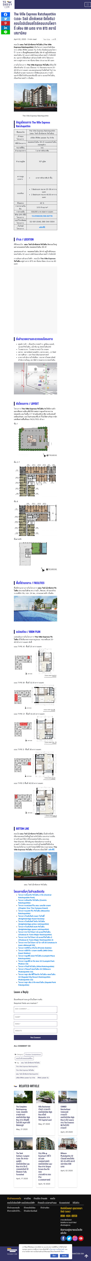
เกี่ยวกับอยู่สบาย (65, 1225)
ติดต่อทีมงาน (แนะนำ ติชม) (68, 1222)
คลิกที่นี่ (42, 227)
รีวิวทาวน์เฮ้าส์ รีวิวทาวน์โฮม (14, 1211)
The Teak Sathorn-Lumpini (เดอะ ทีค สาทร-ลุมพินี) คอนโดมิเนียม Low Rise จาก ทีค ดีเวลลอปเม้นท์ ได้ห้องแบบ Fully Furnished (23, 1164)
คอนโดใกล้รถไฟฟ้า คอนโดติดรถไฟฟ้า (21, 1202)
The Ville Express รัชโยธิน (25, 1070)
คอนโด (52, 1198)
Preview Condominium (33, 1054)
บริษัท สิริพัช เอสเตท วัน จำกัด (25, 1078)
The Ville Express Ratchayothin (27, 1066)
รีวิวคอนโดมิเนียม (29, 1208)
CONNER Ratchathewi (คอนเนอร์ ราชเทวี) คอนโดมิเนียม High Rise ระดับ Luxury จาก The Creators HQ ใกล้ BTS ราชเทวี (67, 1117)
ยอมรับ (64, 1256)
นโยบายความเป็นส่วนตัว (56, 1249)
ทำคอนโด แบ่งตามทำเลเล (47, 1202)
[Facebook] (5, 14)
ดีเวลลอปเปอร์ (64, 1202)
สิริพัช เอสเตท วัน (43, 1078)
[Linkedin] (5, 28)
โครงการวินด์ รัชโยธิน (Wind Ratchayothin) (36, 966)
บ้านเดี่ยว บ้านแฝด (40, 1198)
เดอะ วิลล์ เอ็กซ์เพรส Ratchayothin (27, 1074)
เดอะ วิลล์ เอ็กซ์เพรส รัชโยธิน (30, 1063)
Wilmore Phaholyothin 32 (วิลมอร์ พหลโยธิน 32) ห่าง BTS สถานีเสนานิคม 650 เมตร (68, 1160)
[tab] (15, 1198)
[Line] (5, 32)
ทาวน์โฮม (27, 1198)
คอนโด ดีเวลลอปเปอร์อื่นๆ (24, 1058)
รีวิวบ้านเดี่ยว (45, 1208)
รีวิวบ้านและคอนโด (14, 1198)
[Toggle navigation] (88, 4)
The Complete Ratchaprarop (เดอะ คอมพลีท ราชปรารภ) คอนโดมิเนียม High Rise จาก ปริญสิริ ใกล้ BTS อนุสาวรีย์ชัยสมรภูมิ (23, 1116)
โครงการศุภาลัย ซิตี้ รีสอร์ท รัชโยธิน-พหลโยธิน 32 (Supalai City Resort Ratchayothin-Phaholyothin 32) (36, 977)
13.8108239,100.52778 (42, 216)
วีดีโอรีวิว (76, 1202)
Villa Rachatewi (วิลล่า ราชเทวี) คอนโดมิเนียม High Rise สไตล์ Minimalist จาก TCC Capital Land (45, 1113)
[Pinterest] (5, 23)
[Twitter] (5, 19)
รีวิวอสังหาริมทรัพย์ (30, 1211)
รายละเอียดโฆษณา (66, 1220)
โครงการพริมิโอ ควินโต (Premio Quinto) (35, 948)
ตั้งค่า (62, 1251)
